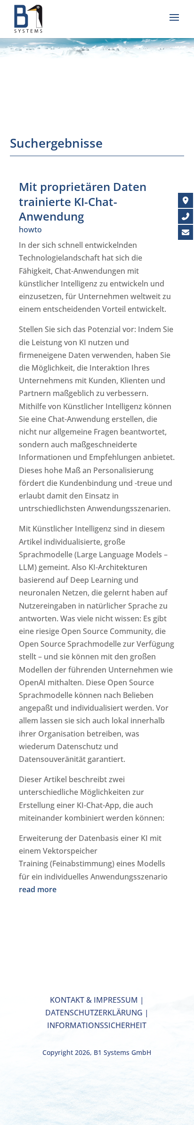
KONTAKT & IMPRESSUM (94, 1000)
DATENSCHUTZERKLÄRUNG (94, 1012)
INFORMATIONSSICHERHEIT (96, 1025)
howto (30, 229)
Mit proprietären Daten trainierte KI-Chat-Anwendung (82, 201)
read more (38, 889)
